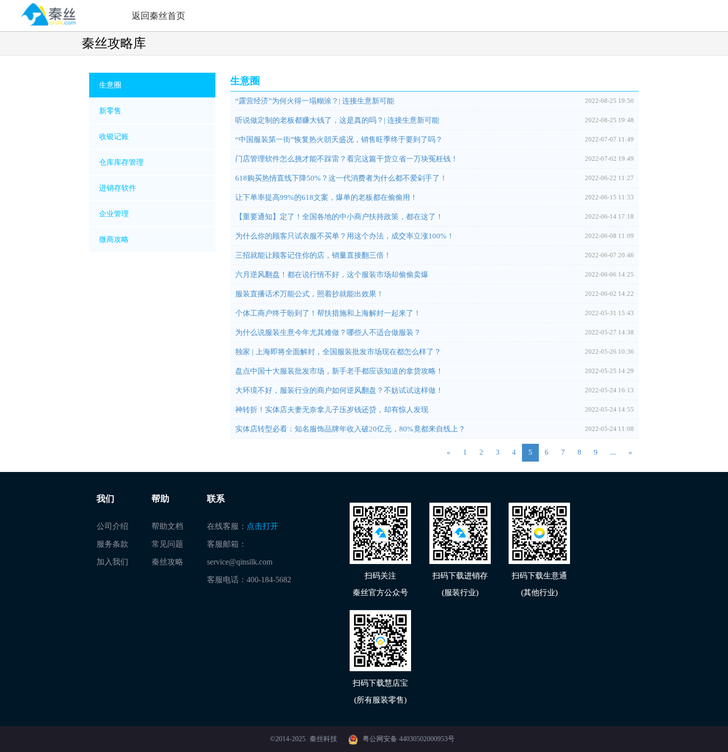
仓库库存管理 (121, 162)
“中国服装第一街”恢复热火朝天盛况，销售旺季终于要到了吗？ (339, 139)
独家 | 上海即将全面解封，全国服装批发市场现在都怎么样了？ (338, 352)
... (613, 452)
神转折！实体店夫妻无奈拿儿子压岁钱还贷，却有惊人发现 (331, 410)
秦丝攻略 (167, 562)
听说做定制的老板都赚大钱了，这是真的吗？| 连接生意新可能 (337, 120)
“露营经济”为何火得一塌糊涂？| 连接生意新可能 (314, 101)
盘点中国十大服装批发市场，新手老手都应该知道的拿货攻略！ (339, 371)
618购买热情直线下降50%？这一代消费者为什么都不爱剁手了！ (341, 178)
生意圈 (110, 85)
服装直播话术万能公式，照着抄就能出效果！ (309, 294)
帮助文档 (167, 526)
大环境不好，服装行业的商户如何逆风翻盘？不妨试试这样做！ (339, 390)
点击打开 (262, 526)
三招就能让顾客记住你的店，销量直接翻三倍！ (313, 255)
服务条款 (112, 544)
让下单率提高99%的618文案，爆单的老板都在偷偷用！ (326, 197)
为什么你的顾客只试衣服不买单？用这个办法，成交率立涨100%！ (344, 236)
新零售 (110, 111)
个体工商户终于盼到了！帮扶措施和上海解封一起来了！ (328, 313)
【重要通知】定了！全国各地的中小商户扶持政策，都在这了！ (339, 217)
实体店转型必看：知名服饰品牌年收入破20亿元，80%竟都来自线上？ (350, 429)
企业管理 (114, 214)
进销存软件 (117, 188)
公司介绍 (112, 526)
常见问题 (167, 544)
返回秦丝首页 (158, 16)
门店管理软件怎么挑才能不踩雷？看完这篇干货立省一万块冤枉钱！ (346, 159)
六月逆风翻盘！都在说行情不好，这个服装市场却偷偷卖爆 (331, 275)
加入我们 (112, 562)
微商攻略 (114, 239)
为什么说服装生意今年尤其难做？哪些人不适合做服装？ (328, 332)
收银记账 (114, 137)
